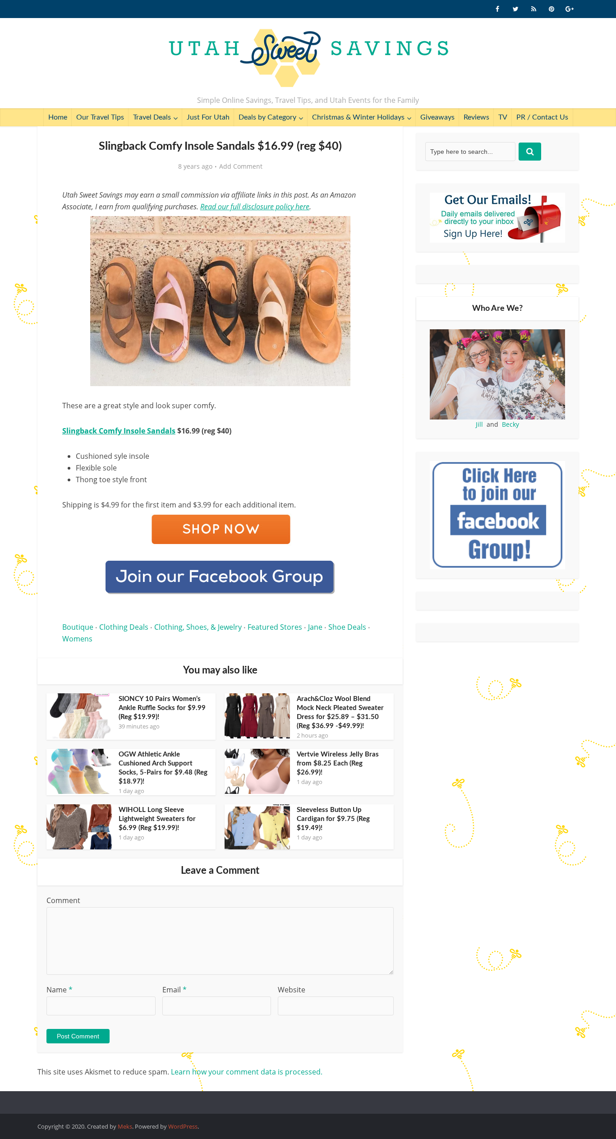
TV (502, 117)
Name (59, 990)
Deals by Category (267, 117)
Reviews (476, 117)
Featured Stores (275, 627)
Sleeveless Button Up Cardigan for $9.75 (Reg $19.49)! (333, 819)
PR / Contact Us (542, 117)
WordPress (183, 1126)
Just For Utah (208, 117)
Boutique (77, 627)
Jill (479, 424)
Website (291, 990)
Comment (63, 900)
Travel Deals (152, 117)
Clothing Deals (123, 627)
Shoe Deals (347, 627)
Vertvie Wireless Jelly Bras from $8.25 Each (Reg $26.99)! (338, 763)
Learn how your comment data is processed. (246, 1072)
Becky (510, 424)
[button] (364, 229)
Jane (315, 627)
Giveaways (437, 117)
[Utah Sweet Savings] (308, 58)
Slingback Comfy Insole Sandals (118, 431)
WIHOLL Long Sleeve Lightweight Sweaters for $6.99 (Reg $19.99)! (157, 819)
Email (174, 990)
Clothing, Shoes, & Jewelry (198, 627)
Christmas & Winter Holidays (358, 117)
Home (57, 117)
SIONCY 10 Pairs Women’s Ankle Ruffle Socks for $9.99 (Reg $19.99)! (162, 708)
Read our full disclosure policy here (254, 207)
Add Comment (240, 166)
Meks (125, 1126)
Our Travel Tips (100, 117)
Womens (77, 639)
